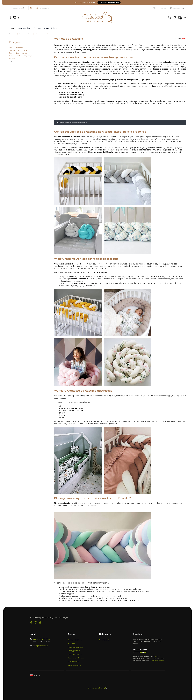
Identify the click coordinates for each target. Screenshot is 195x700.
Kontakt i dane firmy (75, 654)
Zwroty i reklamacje (75, 640)
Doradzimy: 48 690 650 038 (109, 2)
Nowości (12, 58)
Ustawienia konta (74, 661)
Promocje (12, 61)
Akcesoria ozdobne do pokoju (20, 56)
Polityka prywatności (75, 647)
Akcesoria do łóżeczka (25, 34)
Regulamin (72, 643)
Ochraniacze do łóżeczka (18, 50)
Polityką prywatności (158, 660)
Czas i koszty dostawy (76, 658)
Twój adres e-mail (140, 650)
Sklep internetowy (97, 688)
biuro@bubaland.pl (179, 8)
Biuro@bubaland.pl (40, 646)
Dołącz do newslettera (143, 652)
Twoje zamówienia (74, 665)
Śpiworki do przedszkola (18, 53)
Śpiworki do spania (16, 48)
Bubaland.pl (12, 34)
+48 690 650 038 (160, 8)
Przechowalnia (104, 640)
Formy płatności (74, 651)
